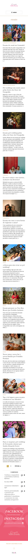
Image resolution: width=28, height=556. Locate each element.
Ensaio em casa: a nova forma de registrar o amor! (14, 221)
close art (5, 130)
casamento (6, 218)
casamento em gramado (9, 42)
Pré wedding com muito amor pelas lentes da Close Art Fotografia (14, 90)
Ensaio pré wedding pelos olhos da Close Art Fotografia (13, 134)
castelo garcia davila (9, 85)
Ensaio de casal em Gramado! (14, 45)
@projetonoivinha (14, 523)
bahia (4, 262)
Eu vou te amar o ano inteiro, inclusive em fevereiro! (13, 178)
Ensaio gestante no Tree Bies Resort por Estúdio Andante (13, 309)
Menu (15, 12)
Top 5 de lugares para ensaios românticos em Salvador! (14, 398)
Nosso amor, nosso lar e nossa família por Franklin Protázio (13, 356)
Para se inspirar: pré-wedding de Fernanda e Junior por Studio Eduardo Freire (14, 444)
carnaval (5, 175)
